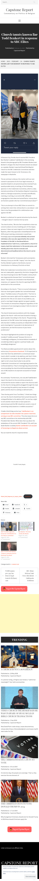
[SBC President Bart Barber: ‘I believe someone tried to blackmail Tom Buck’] (9, 546)
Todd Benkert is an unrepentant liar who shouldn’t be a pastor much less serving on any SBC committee (18, 413)
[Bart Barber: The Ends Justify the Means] (26, 526)
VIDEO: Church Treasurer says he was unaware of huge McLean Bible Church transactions (19, 713)
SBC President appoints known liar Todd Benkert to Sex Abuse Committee (8, 533)
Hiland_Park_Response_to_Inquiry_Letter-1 (12, 496)
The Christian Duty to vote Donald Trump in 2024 (16, 805)
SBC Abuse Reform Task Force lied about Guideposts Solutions (28, 575)
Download (28, 496)
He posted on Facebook (16, 351)
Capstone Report (19, 9)
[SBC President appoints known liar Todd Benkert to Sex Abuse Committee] (9, 526)
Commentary (15, 564)
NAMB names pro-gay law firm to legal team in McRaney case (11, 575)
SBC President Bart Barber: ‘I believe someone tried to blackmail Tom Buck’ (8, 553)
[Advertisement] (19, 613)
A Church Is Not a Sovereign (16, 669)
